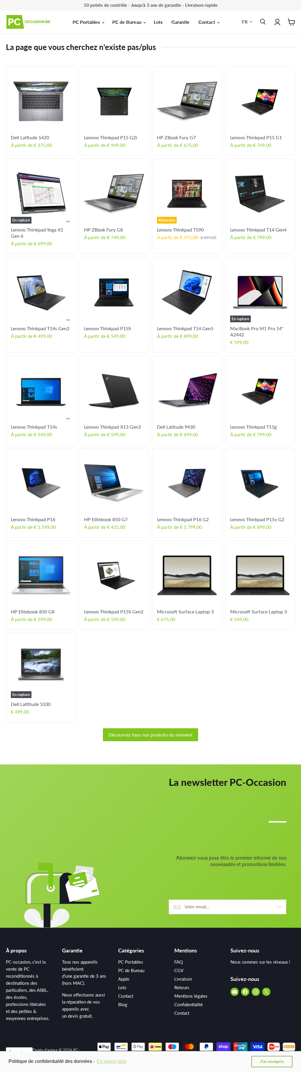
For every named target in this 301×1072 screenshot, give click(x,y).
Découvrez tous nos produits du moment (150, 734)
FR (245, 21)
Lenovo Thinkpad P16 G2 (183, 519)
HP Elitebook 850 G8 (32, 611)
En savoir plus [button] (111, 1061)
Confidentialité (188, 1004)
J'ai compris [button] (272, 1061)
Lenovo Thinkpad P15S (107, 328)
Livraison (183, 979)
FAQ (178, 961)
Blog (122, 1004)
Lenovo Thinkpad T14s (34, 427)
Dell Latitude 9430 (176, 427)
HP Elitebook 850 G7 (106, 519)
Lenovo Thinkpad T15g (253, 427)
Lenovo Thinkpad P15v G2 (257, 519)
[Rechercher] (262, 22)
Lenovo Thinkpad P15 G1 (256, 137)
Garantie (180, 22)
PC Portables (87, 22)
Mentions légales (191, 996)
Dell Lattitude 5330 (31, 704)
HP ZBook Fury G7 (176, 137)
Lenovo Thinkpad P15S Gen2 (113, 611)
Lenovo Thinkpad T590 (180, 229)
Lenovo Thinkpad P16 (33, 519)
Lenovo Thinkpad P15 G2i (110, 137)
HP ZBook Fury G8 (103, 229)
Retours (181, 987)
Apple (123, 979)
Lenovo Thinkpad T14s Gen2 (40, 328)
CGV (178, 970)
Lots (158, 22)
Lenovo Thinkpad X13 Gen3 (112, 427)
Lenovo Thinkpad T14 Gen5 (185, 328)
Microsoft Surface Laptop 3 (185, 611)
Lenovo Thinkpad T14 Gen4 (258, 229)
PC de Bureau (127, 22)
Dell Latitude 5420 (30, 137)
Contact (207, 22)
